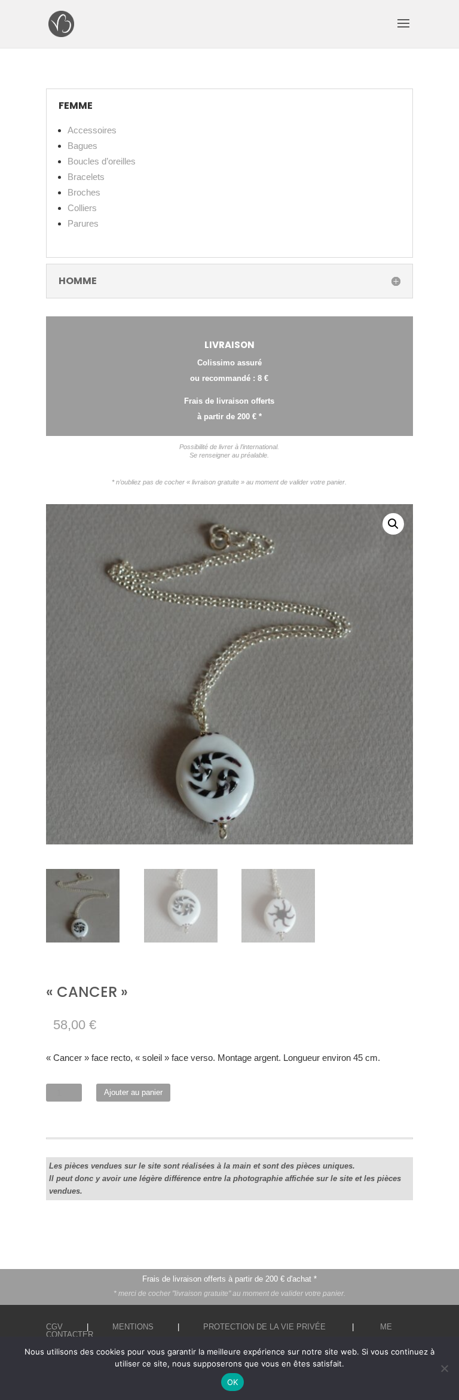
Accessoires (92, 130)
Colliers (82, 208)
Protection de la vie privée (264, 1326)
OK (232, 1382)
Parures (83, 223)
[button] (393, 524)
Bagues (82, 146)
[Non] (444, 1368)
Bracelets (86, 177)
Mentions (133, 1326)
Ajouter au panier (133, 1092)
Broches (84, 192)
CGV (54, 1326)
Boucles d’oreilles (102, 161)
